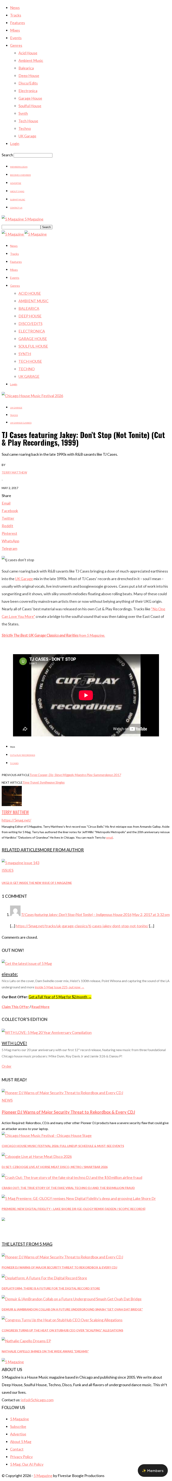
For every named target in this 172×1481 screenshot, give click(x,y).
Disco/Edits (28, 83)
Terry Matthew (14, 472)
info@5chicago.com (37, 1399)
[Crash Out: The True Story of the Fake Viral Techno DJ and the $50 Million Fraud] (72, 1177)
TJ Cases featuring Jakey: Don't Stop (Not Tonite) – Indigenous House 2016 (76, 914)
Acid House (27, 53)
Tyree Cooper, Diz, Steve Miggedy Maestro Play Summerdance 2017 (75, 775)
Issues (7, 870)
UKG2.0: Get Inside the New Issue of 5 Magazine (37, 883)
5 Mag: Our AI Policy (26, 1464)
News (15, 7)
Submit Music (17, 199)
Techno (24, 128)
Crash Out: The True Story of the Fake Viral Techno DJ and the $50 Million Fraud (68, 1188)
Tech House (28, 121)
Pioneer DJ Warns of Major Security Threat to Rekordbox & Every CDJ (68, 1111)
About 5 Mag (17, 191)
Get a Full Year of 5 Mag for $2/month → (60, 997)
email (109, 837)
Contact (16, 1449)
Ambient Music (30, 60)
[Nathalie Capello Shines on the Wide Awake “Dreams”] (26, 1341)
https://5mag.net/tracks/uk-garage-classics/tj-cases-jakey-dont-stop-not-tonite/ (82, 926)
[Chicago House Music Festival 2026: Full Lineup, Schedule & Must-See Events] (47, 1135)
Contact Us (16, 207)
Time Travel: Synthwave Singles (43, 782)
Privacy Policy (21, 1456)
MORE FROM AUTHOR (62, 849)
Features (17, 22)
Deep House (28, 75)
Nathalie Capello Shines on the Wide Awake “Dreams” (45, 1351)
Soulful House (29, 105)
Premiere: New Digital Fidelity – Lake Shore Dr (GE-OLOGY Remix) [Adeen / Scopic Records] (73, 1209)
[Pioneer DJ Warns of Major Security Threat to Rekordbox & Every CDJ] (62, 1092)
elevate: (10, 974)
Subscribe (18, 1426)
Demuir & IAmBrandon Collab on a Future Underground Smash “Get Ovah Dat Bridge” (72, 1309)
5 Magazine (19, 1419)
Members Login (18, 167)
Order (7, 1066)
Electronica (27, 90)
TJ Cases (14, 763)
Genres (16, 45)
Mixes (15, 30)
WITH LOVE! (14, 1043)
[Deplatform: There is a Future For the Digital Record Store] (44, 1278)
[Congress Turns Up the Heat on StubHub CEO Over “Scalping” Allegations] (62, 1320)
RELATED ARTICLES (21, 849)
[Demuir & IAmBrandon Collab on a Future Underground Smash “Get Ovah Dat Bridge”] (72, 1299)
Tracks (15, 15)
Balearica (26, 68)
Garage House (30, 98)
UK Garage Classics (20, 422)
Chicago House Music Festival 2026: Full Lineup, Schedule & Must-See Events (63, 1146)
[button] (153, 1470)
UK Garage (27, 136)
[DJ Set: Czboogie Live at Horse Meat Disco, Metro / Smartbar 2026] (37, 1156)
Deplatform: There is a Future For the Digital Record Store (51, 1288)
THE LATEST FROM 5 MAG (27, 1243)
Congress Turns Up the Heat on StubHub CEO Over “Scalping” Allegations (62, 1330)
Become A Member (20, 175)
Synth (23, 113)
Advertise (15, 183)
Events (16, 37)
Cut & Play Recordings (22, 755)
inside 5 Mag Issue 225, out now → (59, 987)
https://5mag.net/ (16, 820)
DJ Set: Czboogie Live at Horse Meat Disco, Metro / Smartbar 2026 (55, 1167)
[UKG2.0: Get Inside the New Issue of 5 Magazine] (20, 862)
